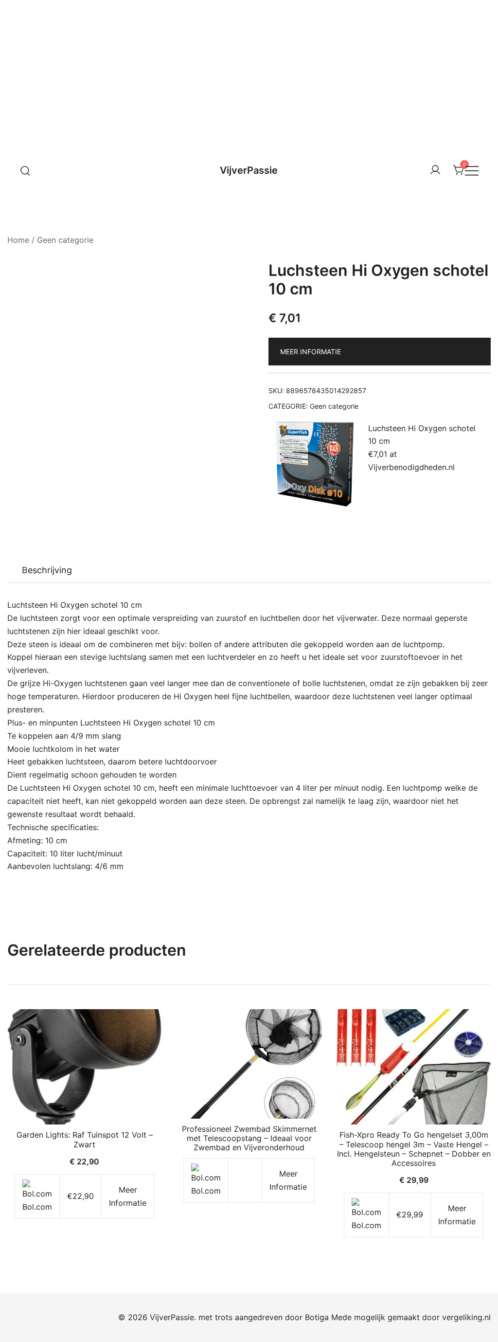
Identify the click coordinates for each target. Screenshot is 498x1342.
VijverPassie (249, 170)
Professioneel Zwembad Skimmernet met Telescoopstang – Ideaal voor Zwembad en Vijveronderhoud (249, 1138)
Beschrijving (47, 570)
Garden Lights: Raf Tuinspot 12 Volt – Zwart (85, 1139)
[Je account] (435, 170)
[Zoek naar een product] (25, 170)
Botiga (317, 1317)
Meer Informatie (310, 351)
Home (18, 240)
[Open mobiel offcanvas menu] (472, 170)
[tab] (47, 570)
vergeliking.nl (466, 1317)
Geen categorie (65, 240)
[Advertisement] (249, 73)
